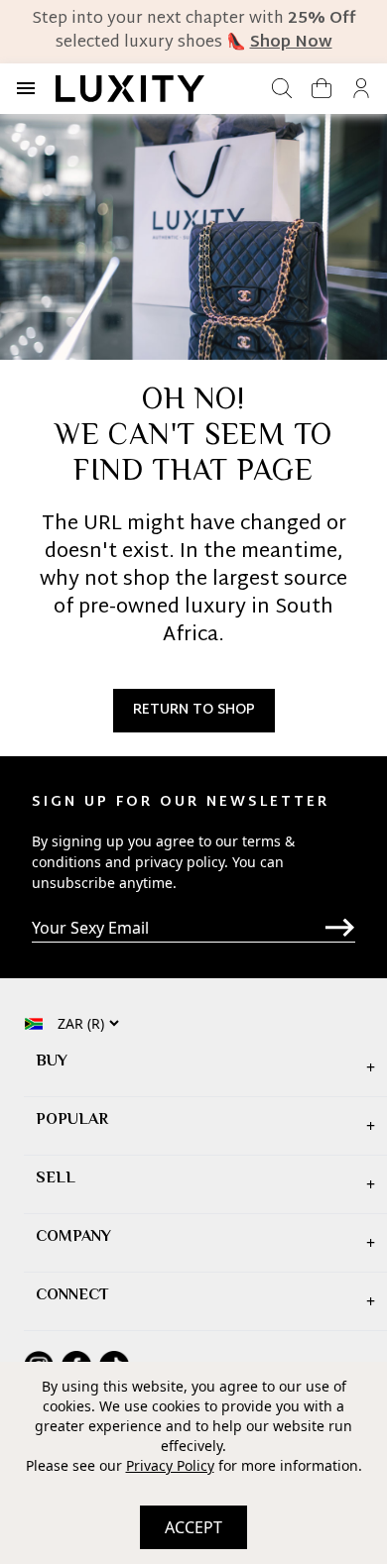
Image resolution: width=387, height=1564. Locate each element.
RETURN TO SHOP (194, 710)
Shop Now (291, 43)
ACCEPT (193, 1527)
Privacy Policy (170, 1465)
